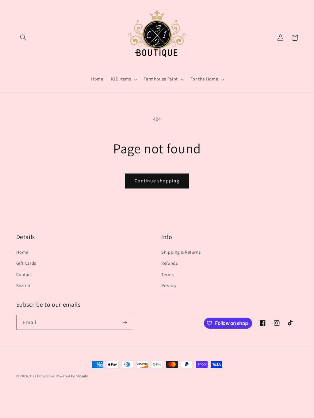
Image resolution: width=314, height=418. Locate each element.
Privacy (168, 285)
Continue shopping (157, 180)
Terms (167, 274)
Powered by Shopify (72, 376)
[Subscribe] (124, 322)
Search (23, 285)
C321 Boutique (42, 376)
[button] (23, 38)
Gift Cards (26, 263)
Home (22, 252)
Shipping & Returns (181, 252)
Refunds (169, 263)
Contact (24, 274)
